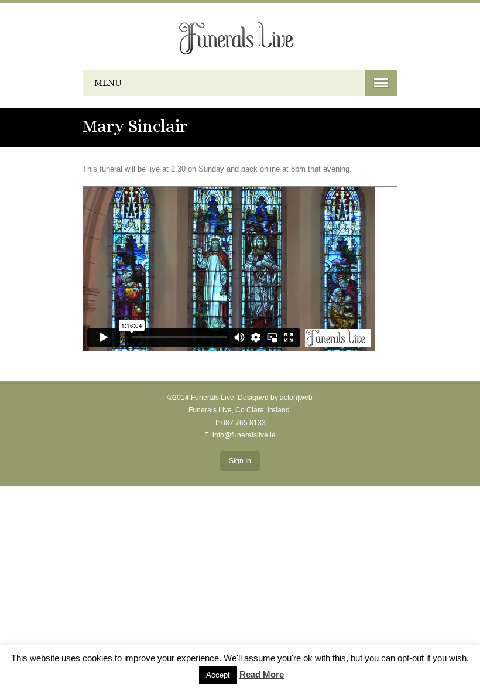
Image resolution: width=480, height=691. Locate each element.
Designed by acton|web (275, 398)
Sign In (240, 461)
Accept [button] (218, 675)
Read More (261, 674)
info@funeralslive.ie (244, 435)
